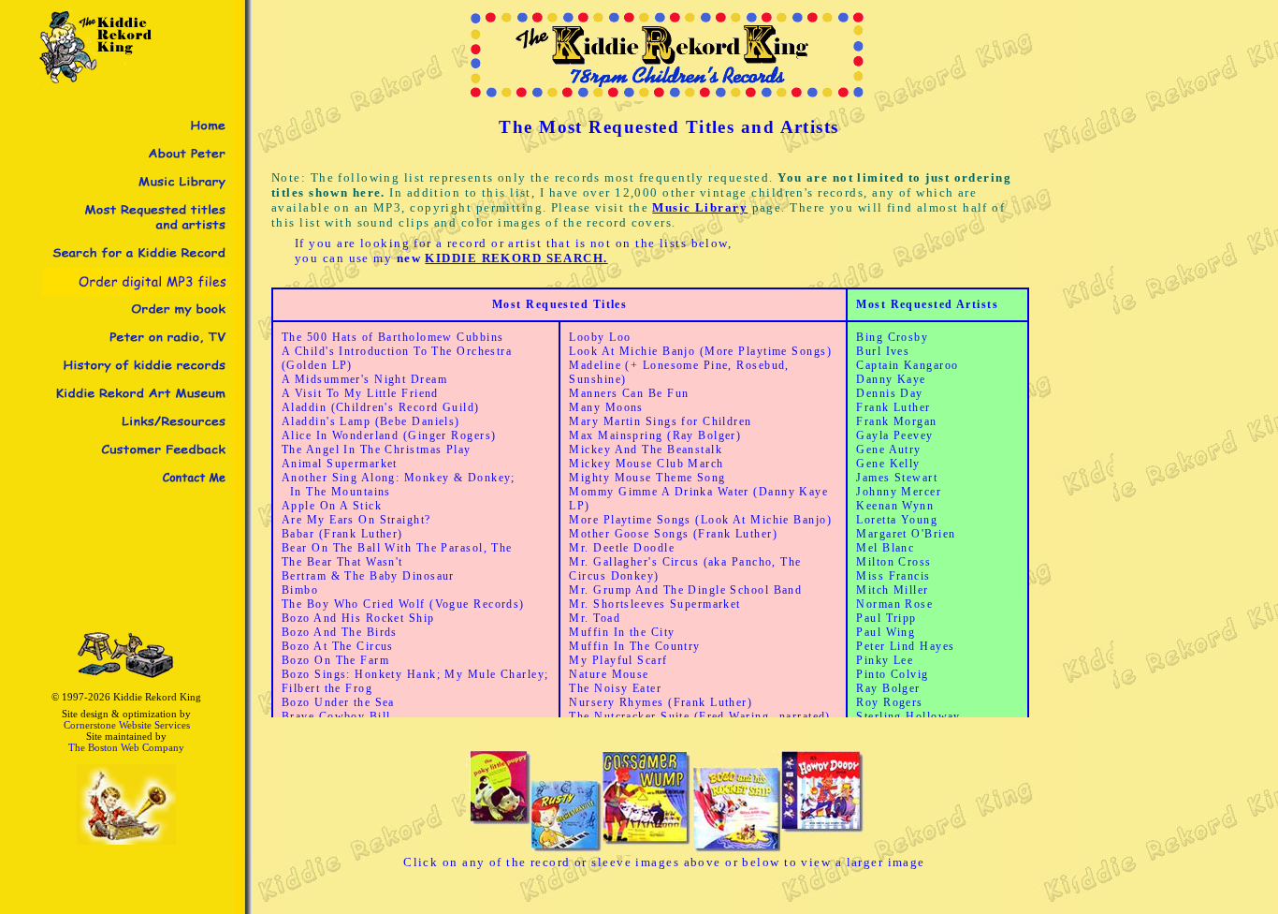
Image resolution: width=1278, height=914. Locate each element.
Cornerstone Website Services (127, 724)
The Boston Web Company (126, 747)
